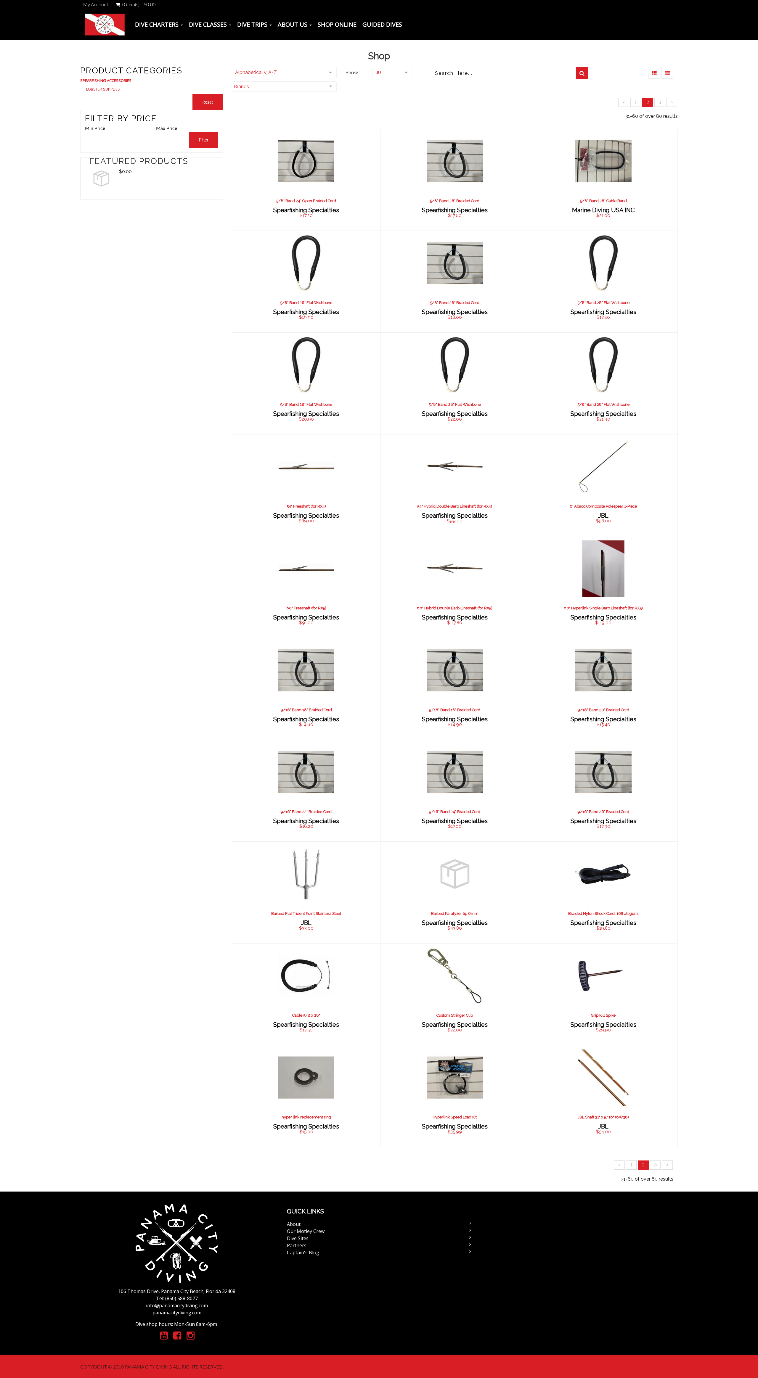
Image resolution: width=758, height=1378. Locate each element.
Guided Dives (382, 24)
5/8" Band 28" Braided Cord (454, 302)
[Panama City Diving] (104, 24)
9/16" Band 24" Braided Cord (454, 811)
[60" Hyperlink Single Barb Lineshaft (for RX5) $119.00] (603, 587)
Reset (207, 102)
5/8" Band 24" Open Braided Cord (306, 201)
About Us (293, 24)
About (294, 1224)
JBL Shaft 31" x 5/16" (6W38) (603, 1117)
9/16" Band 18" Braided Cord (306, 710)
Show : (353, 72)
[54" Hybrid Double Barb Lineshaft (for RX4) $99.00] (454, 485)
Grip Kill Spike (603, 1015)
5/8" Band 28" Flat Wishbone (603, 302)
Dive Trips (253, 24)
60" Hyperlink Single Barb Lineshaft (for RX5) (603, 608)
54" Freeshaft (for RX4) (306, 506)
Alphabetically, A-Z (256, 72)
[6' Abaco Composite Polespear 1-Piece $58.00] (603, 485)
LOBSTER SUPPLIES (103, 89)
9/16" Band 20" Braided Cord (603, 710)
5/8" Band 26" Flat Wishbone (306, 302)
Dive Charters (157, 24)
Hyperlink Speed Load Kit (455, 1117)
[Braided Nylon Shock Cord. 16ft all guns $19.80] (603, 892)
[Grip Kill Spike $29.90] (603, 994)
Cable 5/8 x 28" (306, 1015)
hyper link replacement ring (306, 1117)
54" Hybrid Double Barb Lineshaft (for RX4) (454, 506)
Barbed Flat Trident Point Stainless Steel (306, 913)
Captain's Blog (303, 1252)
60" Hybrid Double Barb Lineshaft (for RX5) (454, 608)
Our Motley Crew (306, 1231)
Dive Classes (208, 24)
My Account (95, 5)
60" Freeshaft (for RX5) (306, 608)
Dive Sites (298, 1238)
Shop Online (337, 24)
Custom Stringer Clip (454, 1015)
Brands (241, 86)
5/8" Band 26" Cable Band (603, 201)
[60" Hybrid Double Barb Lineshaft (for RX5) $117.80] (454, 587)
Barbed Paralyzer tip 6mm (454, 913)
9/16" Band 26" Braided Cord (603, 811)
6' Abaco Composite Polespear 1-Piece (603, 506)
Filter (203, 140)
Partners (296, 1245)
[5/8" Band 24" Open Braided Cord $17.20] (306, 179)
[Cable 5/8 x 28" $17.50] (306, 994)
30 (378, 72)
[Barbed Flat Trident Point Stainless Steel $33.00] (306, 892)
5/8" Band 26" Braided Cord (454, 201)
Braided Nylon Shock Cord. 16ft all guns (603, 913)
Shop (379, 55)
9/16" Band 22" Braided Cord (306, 811)
